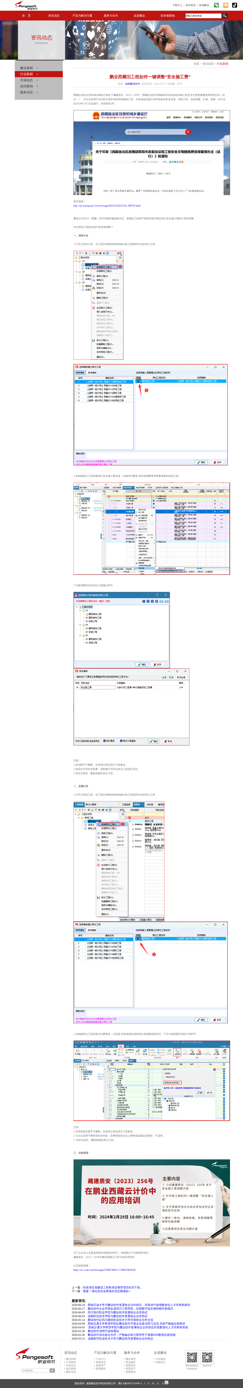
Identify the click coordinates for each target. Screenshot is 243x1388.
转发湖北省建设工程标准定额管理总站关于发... (112, 1287)
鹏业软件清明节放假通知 (103, 1331)
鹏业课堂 (131, 1359)
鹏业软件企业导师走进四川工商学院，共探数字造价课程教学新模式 (130, 1308)
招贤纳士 (161, 1362)
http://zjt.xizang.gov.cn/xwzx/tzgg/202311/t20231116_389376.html (107, 205)
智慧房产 (101, 1365)
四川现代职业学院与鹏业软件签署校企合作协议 (117, 1312)
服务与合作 (111, 15)
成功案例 (71, 1368)
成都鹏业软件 (132, 83)
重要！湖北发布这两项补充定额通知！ (107, 1291)
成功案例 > (29, 86)
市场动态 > (29, 80)
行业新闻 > (29, 74)
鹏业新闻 (71, 1359)
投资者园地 (168, 15)
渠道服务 (131, 1362)
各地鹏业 (204, 5)
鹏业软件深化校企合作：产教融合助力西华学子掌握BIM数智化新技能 (132, 1334)
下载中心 (177, 5)
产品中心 (101, 1359)
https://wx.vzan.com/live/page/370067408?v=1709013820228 (104, 1270)
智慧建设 (101, 1368)
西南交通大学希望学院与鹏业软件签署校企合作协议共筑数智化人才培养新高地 (138, 1327)
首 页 (26, 15)
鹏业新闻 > (29, 68)
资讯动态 (54, 15)
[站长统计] (166, 1383)
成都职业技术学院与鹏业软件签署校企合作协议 (117, 1316)
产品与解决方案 (82, 15)
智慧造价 (101, 1362)
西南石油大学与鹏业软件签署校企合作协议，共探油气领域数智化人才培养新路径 (139, 1304)
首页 (196, 63)
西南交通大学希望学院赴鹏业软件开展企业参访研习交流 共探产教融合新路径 (136, 1323)
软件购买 (191, 5)
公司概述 (161, 1359)
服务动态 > (29, 92)
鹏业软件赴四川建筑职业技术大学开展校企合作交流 (120, 1319)
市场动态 (71, 1365)
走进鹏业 (139, 15)
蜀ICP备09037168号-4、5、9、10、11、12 (140, 1383)
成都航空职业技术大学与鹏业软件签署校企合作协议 (120, 1338)
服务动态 (71, 1372)
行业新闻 (222, 63)
